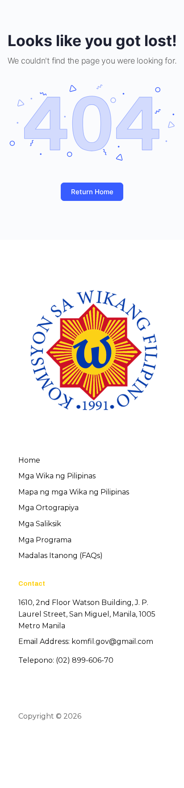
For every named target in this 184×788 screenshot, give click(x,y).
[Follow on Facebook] (24, 742)
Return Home (92, 191)
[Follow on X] (40, 742)
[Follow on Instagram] (56, 742)
